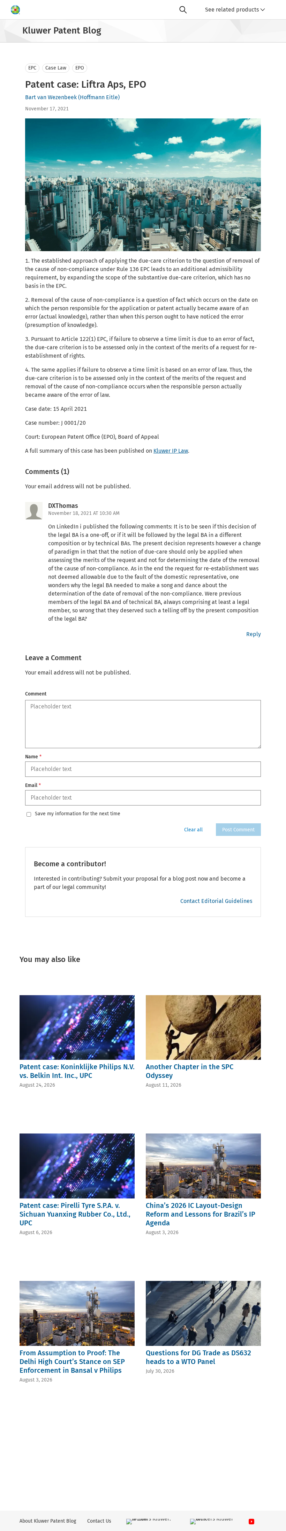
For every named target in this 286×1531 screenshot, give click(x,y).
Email (33, 785)
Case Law (55, 68)
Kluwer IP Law (170, 450)
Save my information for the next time (77, 814)
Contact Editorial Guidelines (216, 901)
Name (33, 757)
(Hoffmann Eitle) (99, 97)
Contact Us (99, 1521)
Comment (35, 694)
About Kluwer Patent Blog (48, 1521)
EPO (79, 68)
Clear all (193, 830)
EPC (32, 68)
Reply (253, 634)
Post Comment (238, 830)
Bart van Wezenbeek (51, 97)
